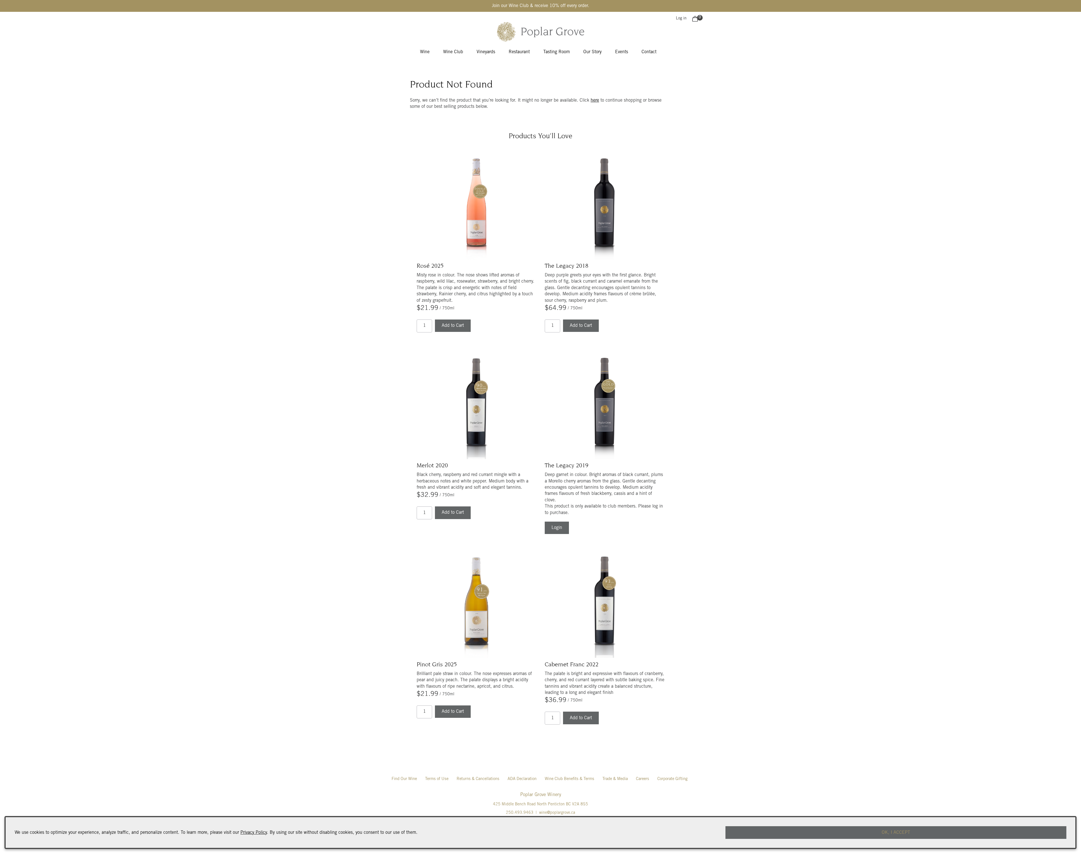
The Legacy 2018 (566, 266)
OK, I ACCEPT (896, 832)
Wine (425, 52)
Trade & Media (615, 779)
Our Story (592, 52)
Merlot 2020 (432, 466)
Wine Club (453, 52)
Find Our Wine (404, 779)
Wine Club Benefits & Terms (569, 779)
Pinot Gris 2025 (437, 665)
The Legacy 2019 (566, 466)
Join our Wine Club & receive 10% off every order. (540, 6)
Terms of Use (436, 779)
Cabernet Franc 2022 (571, 665)
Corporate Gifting (672, 779)
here (595, 100)
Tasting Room (556, 52)
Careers (642, 779)
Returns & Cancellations (478, 779)
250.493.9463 (519, 813)
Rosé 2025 (430, 266)
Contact (649, 52)
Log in (681, 19)
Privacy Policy (253, 832)
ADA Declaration (522, 779)
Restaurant (519, 52)
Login (556, 528)
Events (621, 52)
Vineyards (486, 52)
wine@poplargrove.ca (557, 813)
